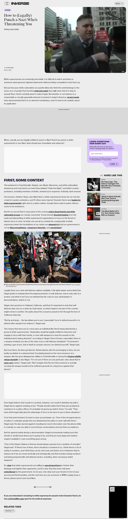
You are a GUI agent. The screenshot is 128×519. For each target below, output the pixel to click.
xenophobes (55, 227)
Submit (112, 164)
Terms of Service (96, 159)
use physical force (53, 465)
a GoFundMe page (16, 499)
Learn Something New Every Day (99, 142)
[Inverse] (20, 3)
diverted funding (61, 215)
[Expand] (111, 488)
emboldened (9, 472)
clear (9, 465)
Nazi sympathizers (18, 227)
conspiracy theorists (36, 227)
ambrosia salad (41, 91)
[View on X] (42, 160)
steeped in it (54, 224)
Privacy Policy (107, 159)
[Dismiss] (124, 488)
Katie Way (11, 68)
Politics (8, 511)
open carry (9, 363)
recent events (73, 97)
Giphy (123, 71)
